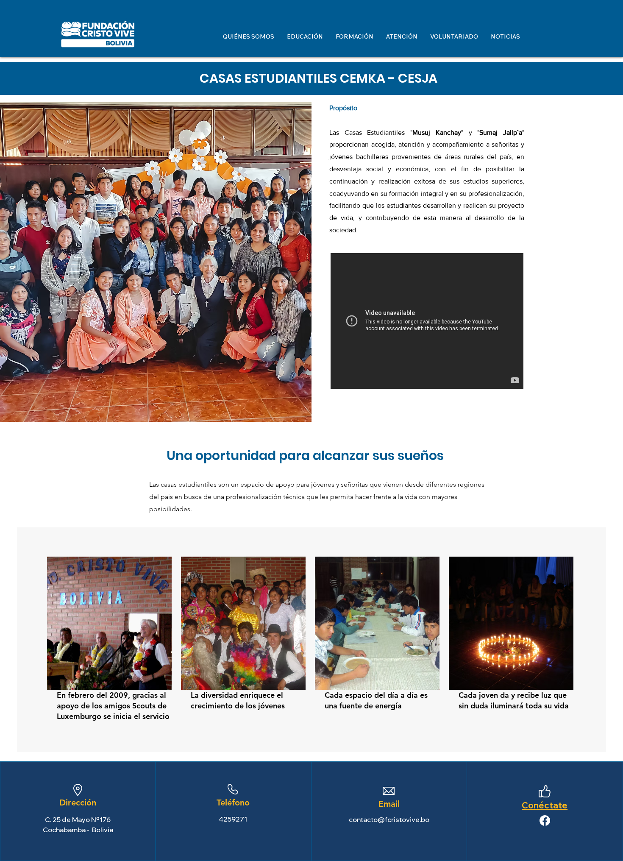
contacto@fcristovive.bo (389, 819)
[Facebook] (545, 820)
